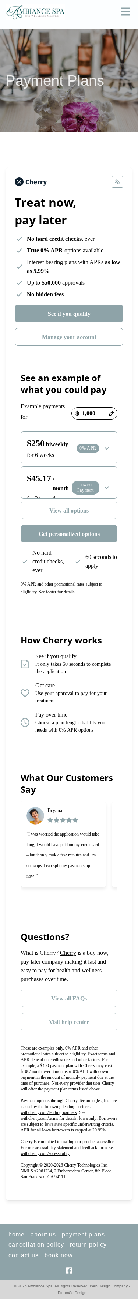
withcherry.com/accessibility (45, 1153)
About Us (43, 1234)
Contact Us (23, 1255)
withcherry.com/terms (39, 1118)
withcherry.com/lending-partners (49, 1112)
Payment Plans (83, 1234)
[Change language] (117, 182)
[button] (125, 12)
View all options (69, 510)
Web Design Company (109, 1286)
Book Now (59, 1255)
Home (16, 1234)
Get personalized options (69, 534)
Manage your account (69, 337)
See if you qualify (69, 314)
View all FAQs (69, 998)
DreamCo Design (72, 1293)
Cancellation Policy (36, 1245)
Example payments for (43, 411)
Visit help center (69, 1022)
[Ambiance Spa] (35, 12)
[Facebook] (69, 1270)
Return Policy (88, 1245)
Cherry (68, 953)
